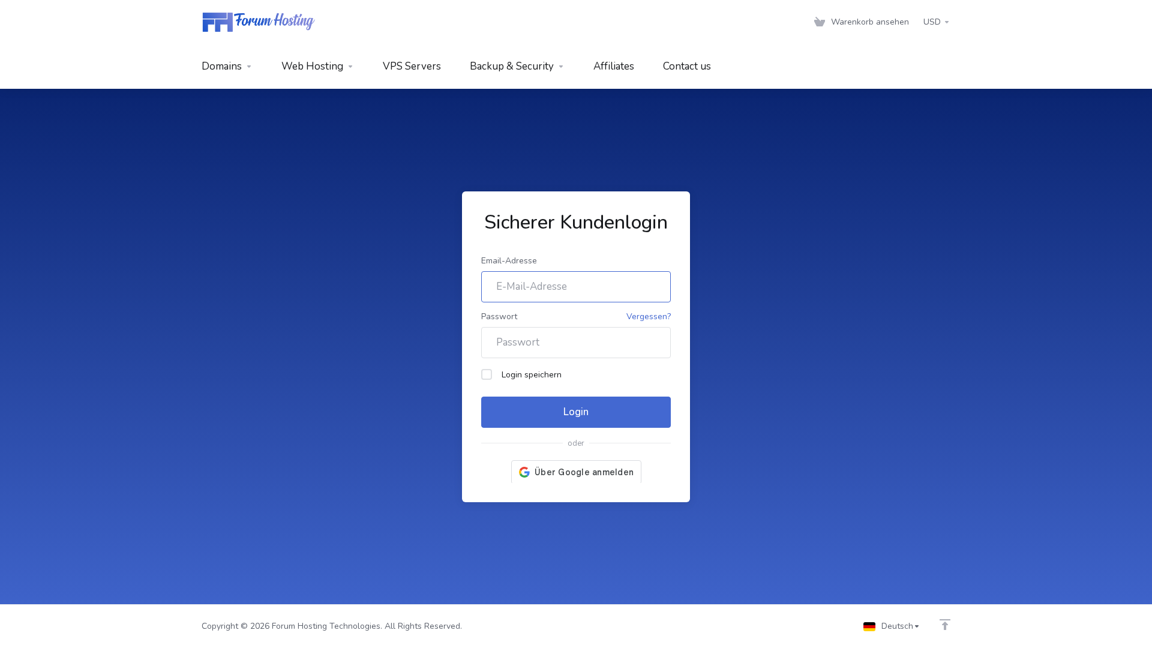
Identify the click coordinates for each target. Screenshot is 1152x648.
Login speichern (532, 374)
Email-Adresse (509, 260)
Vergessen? (648, 316)
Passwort (499, 316)
